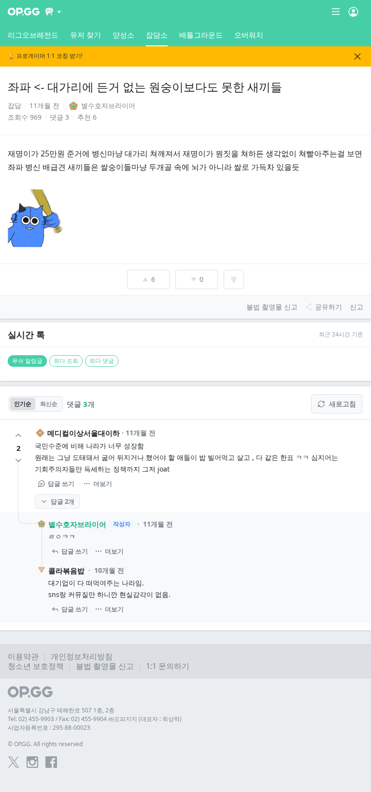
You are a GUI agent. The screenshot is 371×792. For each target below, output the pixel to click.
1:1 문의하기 (167, 666)
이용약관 (23, 656)
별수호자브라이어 (77, 524)
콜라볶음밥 (66, 570)
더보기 (102, 483)
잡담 (14, 105)
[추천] (18, 435)
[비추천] (18, 460)
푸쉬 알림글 (27, 361)
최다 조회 (66, 361)
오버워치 (248, 35)
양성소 (123, 35)
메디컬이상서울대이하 (83, 433)
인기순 (22, 404)
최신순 (48, 404)
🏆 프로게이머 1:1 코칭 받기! (45, 56)
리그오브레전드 (33, 35)
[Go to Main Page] (24, 11)
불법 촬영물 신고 (105, 666)
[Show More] (53, 11)
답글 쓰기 (61, 483)
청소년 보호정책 (36, 666)
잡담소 (157, 35)
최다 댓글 (101, 361)
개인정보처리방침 (82, 656)
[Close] (357, 56)
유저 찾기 (85, 35)
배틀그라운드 (201, 35)
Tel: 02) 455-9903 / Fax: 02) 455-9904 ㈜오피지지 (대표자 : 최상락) (95, 719)
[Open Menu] (353, 11)
